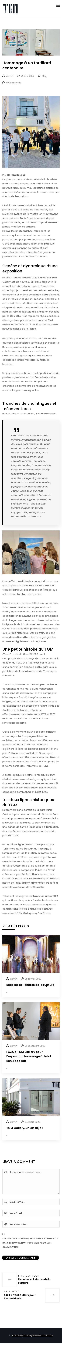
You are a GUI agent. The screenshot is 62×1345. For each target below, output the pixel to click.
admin (9, 76)
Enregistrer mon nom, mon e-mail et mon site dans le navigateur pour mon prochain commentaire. (30, 1243)
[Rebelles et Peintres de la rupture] (31, 953)
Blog (44, 76)
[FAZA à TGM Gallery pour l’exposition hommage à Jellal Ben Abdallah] (31, 1020)
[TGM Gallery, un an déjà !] (31, 1096)
